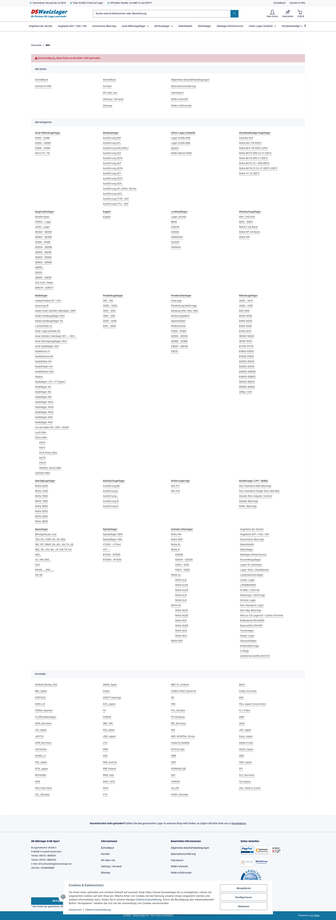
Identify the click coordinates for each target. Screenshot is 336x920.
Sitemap (107, 105)
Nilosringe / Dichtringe (252, 595)
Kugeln (107, 216)
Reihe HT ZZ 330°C (249, 173)
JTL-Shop (315, 915)
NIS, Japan (41, 762)
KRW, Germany (43, 743)
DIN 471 (175, 486)
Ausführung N (110, 506)
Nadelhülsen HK (44, 366)
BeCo (242, 684)
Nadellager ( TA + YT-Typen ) (50, 381)
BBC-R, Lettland (180, 684)
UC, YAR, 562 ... (43, 559)
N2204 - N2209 (184, 559)
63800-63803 (247, 376)
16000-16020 (246, 336)
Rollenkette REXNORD (252, 620)
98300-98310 (247, 387)
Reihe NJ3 (181, 595)
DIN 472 (175, 491)
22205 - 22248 (179, 336)
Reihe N (175, 549)
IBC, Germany (178, 723)
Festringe (176, 300)
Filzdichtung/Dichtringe (184, 305)
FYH (105, 794)
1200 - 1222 (109, 310)
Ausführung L (110, 496)
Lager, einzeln (178, 216)
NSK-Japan (245, 762)
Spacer (175, 148)
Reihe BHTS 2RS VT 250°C (253, 158)
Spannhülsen (178, 321)
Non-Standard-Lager (252, 605)
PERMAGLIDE (178, 768)
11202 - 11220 (110, 305)
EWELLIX (40, 704)
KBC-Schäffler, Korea (183, 736)
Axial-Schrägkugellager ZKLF (51, 341)
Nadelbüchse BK (44, 356)
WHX (105, 788)
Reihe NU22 (181, 615)
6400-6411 (245, 331)
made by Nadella (180, 743)
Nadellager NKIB (44, 407)
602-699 (244, 310)
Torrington (245, 781)
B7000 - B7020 (111, 554)
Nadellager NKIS (44, 412)
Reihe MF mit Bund (249, 232)
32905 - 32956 (43, 262)
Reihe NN (176, 534)
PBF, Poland (109, 768)
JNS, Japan (109, 736)
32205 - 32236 (43, 252)
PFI (241, 768)
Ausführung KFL (112, 143)
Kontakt (107, 86)
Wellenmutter (178, 326)
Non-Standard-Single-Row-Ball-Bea (259, 491)
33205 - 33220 (43, 277)
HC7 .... (106, 549)
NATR (42, 442)
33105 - (39, 272)
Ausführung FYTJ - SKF (116, 204)
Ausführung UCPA (113, 168)
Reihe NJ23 (181, 590)
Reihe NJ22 (181, 585)
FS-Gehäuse (178, 717)
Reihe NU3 (181, 630)
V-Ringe (244, 651)
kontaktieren (239, 823)
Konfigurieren (243, 897)
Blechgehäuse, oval (45, 534)
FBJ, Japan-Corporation (252, 704)
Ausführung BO (111, 486)
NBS (241, 755)
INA (173, 730)
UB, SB (38, 575)
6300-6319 (245, 326)
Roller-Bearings (248, 506)
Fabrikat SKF (246, 138)
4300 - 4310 (246, 305)
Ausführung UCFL (112, 183)
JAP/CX (39, 736)
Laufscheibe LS (43, 326)
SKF (173, 775)
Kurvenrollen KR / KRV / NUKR (52, 427)
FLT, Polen (244, 710)
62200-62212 (246, 361)
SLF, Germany (246, 775)
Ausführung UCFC (113, 178)
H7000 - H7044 (112, 544)
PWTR (42, 463)
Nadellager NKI (43, 397)
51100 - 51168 (42, 138)
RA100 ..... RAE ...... (44, 570)
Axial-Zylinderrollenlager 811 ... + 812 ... (55, 336)
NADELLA (40, 755)
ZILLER (175, 788)
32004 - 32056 (43, 247)
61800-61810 (246, 351)
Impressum (75, 909)
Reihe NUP (177, 640)
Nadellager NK (43, 392)
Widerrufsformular (181, 105)
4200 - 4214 (246, 300)
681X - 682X (246, 222)
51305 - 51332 (42, 148)
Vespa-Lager (247, 635)
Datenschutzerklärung (149, 899)
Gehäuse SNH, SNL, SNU (184, 310)
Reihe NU (176, 605)
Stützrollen (41, 437)
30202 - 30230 (43, 232)
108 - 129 (108, 300)
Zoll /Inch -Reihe (44, 282)
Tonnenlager (247, 630)
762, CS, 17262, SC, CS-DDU (50, 539)
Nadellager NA (43, 387)
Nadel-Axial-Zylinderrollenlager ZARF (55, 310)
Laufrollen (40, 432)
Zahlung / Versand (113, 99)
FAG (173, 704)
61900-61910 (246, 356)
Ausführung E (110, 491)
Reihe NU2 (181, 620)
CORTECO (40, 697)
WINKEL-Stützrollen (50, 468)
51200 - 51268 (43, 143)
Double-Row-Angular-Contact (255, 496)
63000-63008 (247, 371)
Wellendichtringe (249, 646)
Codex (106, 691)
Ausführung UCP (112, 163)
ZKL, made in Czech (250, 788)
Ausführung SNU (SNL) (115, 148)
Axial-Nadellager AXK (47, 346)
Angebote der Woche (252, 529)
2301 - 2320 (109, 326)
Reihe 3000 (41, 506)
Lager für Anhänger (251, 564)
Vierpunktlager (248, 640)
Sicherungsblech (180, 316)
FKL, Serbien (178, 710)
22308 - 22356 (179, 341)
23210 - (175, 351)
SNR (37, 781)
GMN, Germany (43, 723)
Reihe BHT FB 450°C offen (253, 148)
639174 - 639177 (44, 287)
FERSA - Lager (43, 222)
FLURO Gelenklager (45, 717)
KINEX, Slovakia (179, 794)
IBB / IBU (108, 723)
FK (104, 710)
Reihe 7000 (41, 491)
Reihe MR (244, 237)
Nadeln (39, 376)
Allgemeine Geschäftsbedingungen (190, 79)
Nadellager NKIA (44, 402)
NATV (42, 447)
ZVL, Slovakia (42, 794)
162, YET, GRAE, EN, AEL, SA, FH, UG (54, 544)
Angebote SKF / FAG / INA (254, 534)
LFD (105, 743)
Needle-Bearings (248, 501)
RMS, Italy (108, 775)
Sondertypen (42, 216)
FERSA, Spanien (44, 710)
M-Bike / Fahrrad (249, 590)
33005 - (39, 267)
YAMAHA (176, 247)
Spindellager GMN (113, 534)
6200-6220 (245, 321)
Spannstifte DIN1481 (251, 625)
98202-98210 (247, 381)
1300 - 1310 (109, 316)
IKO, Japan (109, 730)
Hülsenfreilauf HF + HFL (48, 300)
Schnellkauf (279, 3)
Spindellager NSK (112, 539)
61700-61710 (246, 346)
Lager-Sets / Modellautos (254, 570)
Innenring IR (41, 305)
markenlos (41, 749)
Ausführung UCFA (112, 158)
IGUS (241, 723)
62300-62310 (246, 366)
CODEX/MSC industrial (183, 691)
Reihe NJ (176, 575)
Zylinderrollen (42, 473)
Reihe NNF (177, 539)
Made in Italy (246, 743)
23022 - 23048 (179, 346)
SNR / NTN (109, 781)
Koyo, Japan (246, 736)
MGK (105, 749)
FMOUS (107, 717)
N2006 (179, 554)
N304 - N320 (182, 570)
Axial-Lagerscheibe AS (47, 331)
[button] (272, 14)
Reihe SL (176, 544)
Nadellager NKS (44, 417)
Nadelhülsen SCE (44, 371)
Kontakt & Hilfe (297, 3)
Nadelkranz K (42, 351)
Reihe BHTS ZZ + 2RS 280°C (254, 163)
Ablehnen (243, 906)
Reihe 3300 (41, 516)
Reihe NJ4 (181, 600)
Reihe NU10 (181, 610)
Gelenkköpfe (247, 544)
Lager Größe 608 (180, 138)
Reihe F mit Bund (248, 227)
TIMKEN (175, 781)
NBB (173, 755)
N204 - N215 (182, 564)
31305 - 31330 (42, 242)
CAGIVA (175, 227)
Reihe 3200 (41, 511)
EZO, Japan (109, 704)
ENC (241, 697)
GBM (241, 717)
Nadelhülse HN (43, 361)
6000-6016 (245, 316)
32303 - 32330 (43, 257)
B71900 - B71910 (112, 559)
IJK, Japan (41, 730)
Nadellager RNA (44, 422)
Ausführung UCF (112, 153)
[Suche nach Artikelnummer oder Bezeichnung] (234, 13)
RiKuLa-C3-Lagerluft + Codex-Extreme (261, 615)
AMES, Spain (110, 684)
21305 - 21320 (178, 331)
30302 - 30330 (43, 237)
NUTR (42, 457)
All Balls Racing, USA (46, 684)
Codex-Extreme (248, 691)
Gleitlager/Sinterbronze (253, 554)
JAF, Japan (245, 730)
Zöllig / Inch (245, 392)
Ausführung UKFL (112, 193)
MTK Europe (178, 749)
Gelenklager (246, 549)
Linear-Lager (247, 580)
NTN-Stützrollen (48, 452)
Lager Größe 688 (180, 143)
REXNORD (40, 775)
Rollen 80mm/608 (181, 153)
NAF (105, 755)
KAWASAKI (177, 237)
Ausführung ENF (112, 138)
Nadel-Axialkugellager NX (49, 321)
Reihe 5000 (41, 486)
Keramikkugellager (250, 559)
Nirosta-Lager (248, 600)
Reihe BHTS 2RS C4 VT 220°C (255, 153)
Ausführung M (111, 501)
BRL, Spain (41, 691)
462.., (38, 554)
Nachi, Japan (246, 749)
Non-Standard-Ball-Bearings (255, 486)
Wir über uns (110, 92)
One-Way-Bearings (250, 610)
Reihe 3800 (41, 521)
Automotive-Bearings (252, 539)
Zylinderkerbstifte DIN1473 (255, 656)
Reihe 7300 (41, 501)
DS (172, 697)
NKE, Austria (110, 762)
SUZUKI (175, 242)
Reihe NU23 (181, 625)
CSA (37, 564)
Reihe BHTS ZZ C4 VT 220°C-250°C (258, 168)
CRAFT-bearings (112, 697)
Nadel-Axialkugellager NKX (50, 316)
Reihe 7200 (41, 496)
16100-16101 (245, 341)
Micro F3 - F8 (42, 153)
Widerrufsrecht (179, 99)
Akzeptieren (243, 888)
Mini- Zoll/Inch (247, 216)
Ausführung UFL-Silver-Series (119, 188)
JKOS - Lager (42, 227)
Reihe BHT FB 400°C (250, 143)
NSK (173, 762)
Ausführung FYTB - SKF (116, 198)
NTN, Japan (41, 768)
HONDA (175, 232)
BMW (174, 222)
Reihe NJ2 (181, 580)
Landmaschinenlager (252, 575)
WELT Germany (43, 788)
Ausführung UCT (112, 173)
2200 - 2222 (110, 321)
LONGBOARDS (248, 585)
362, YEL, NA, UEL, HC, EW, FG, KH (53, 549)
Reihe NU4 (181, 635)
